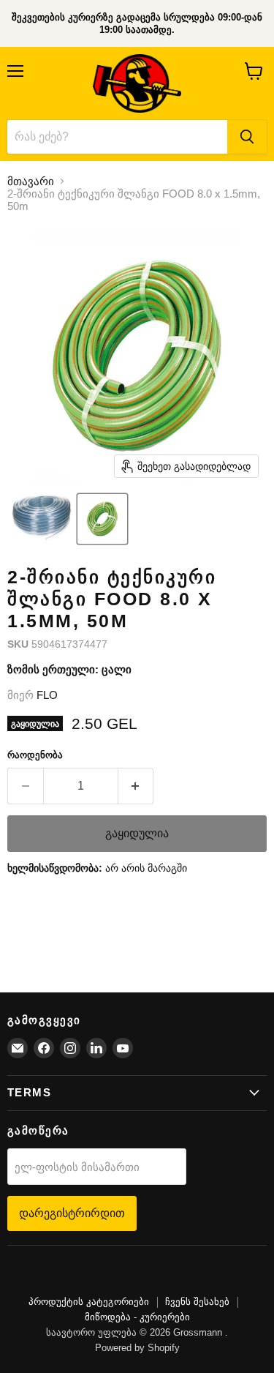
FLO (47, 695)
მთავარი (30, 181)
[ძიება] (247, 137)
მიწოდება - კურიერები (137, 1317)
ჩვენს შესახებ (197, 1301)
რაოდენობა (35, 754)
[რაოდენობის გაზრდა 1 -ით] (136, 786)
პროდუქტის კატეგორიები (88, 1301)
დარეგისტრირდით (72, 1213)
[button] (41, 519)
